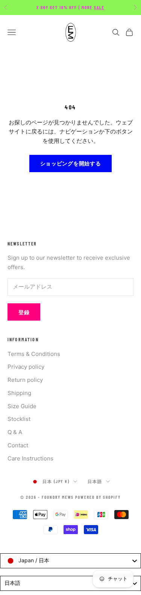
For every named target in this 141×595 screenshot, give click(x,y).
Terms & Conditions (34, 353)
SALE (99, 7)
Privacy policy (26, 366)
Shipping (19, 393)
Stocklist (19, 418)
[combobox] (70, 560)
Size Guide (22, 406)
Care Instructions (30, 458)
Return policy (25, 379)
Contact (18, 445)
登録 (23, 312)
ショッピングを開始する (70, 163)
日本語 (95, 481)
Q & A (15, 432)
